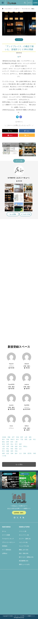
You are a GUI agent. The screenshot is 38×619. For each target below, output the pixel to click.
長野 (7, 444)
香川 (3, 451)
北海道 (4, 437)
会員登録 (35, 2)
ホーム (4, 531)
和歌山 (25, 446)
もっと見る (13, 214)
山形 (26, 437)
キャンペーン (23, 535)
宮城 (17, 437)
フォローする (26, 214)
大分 (20, 453)
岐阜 (12, 442)
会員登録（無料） (19, 512)
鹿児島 (29, 453)
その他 (4, 455)
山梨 (30, 439)
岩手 (13, 437)
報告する (20, 121)
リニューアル (23, 546)
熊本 (16, 453)
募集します (22, 549)
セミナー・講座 (23, 538)
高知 (16, 451)
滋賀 (16, 446)
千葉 (21, 439)
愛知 (3, 442)
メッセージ (19, 39)
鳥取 (12, 448)
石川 (16, 444)
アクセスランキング (8, 538)
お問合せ (4, 553)
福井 (20, 444)
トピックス (22, 542)
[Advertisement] (19, 241)
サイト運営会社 (6, 549)
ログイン (30, 2)
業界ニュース (23, 564)
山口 (20, 448)
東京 (3, 439)
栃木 (17, 439)
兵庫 (7, 446)
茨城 (7, 439)
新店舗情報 (22, 560)
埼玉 (34, 439)
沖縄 (34, 453)
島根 (16, 448)
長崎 (12, 453)
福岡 (3, 453)
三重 (16, 442)
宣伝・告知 (22, 553)
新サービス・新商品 (25, 557)
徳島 (12, 451)
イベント (21, 531)
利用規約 (4, 546)
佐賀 (7, 453)
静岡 (7, 442)
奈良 (20, 446)
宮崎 (24, 453)
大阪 (3, 446)
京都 (12, 446)
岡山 (7, 448)
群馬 (26, 439)
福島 (30, 437)
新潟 (3, 444)
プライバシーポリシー (8, 542)
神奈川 (12, 439)
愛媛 (7, 451)
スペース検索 (6, 535)
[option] (10, 480)
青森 (9, 437)
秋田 (21, 437)
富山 (12, 444)
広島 (3, 448)
